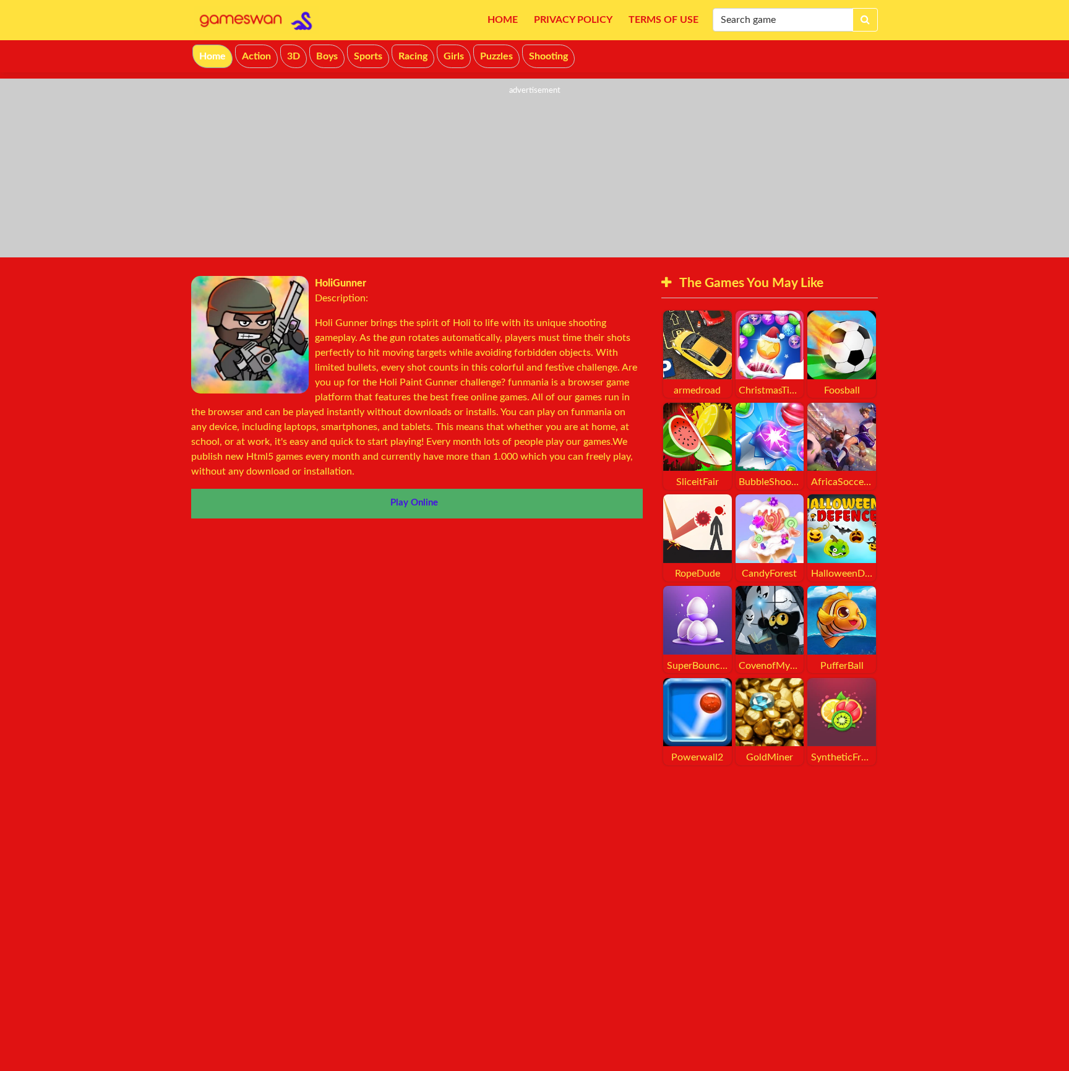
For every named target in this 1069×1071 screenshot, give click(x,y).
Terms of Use (663, 20)
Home (502, 20)
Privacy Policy (573, 20)
